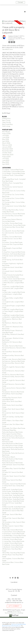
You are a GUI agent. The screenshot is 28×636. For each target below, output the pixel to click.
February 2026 (7, 145)
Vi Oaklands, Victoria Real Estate (12, 545)
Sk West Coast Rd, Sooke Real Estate (13, 507)
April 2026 (5, 141)
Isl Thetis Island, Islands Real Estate (13, 279)
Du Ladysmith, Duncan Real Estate (13, 231)
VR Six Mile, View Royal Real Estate (13, 553)
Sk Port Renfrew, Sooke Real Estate (13, 499)
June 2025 (5, 160)
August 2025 (6, 156)
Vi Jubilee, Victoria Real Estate (12, 543)
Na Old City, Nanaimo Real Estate (13, 374)
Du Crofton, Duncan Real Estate (12, 223)
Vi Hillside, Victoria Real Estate (12, 539)
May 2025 (5, 162)
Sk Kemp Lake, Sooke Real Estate (12, 497)
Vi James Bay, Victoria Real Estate (13, 541)
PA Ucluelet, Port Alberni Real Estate (13, 428)
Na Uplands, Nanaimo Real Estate (13, 392)
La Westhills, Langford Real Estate (13, 317)
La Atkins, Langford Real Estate (12, 281)
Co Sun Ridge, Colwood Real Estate (13, 173)
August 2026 (6, 133)
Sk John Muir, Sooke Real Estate (12, 493)
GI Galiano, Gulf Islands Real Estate (13, 254)
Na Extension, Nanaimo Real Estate (13, 361)
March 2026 (6, 143)
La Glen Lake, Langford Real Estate (13, 292)
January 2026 (6, 147)
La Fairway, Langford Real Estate (13, 286)
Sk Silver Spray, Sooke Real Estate (13, 501)
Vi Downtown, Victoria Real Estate (13, 533)
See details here (7, 49)
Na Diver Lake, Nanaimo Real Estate (13, 359)
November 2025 (7, 151)
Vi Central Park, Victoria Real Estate (13, 531)
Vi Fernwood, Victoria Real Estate (13, 537)
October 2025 (6, 152)
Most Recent (6, 131)
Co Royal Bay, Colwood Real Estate (13, 171)
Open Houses (6, 122)
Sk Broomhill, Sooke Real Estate (12, 489)
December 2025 (7, 149)
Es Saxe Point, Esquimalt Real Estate (13, 252)
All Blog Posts (6, 118)
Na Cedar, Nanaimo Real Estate (12, 346)
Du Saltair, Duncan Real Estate (12, 236)
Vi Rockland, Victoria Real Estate (12, 547)
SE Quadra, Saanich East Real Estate (14, 484)
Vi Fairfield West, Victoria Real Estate (14, 535)
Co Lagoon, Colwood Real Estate (12, 169)
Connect (20, 2)
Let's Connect (14, 606)
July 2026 (5, 135)
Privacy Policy (16, 611)
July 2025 (5, 158)
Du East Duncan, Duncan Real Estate (13, 225)
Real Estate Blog (7, 124)
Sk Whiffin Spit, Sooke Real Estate (12, 509)
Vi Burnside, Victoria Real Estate (12, 530)
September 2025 (7, 154)
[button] (10, 577)
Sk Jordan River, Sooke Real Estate (13, 495)
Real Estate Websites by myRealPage (14, 613)
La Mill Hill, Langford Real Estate (12, 309)
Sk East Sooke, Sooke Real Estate (12, 491)
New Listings (6, 120)
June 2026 (5, 137)
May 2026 (5, 139)
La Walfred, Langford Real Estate (13, 315)
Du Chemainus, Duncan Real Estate (13, 213)
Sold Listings (6, 126)
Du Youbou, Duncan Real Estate (12, 242)
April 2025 (5, 164)
